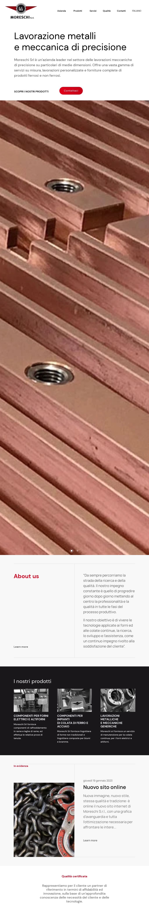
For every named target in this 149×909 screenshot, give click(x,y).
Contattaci (71, 90)
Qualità (107, 10)
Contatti (121, 10)
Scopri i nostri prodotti (31, 91)
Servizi (93, 10)
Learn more (21, 647)
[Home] (21, 10)
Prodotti (77, 10)
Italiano (136, 10)
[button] (71, 551)
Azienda (61, 10)
